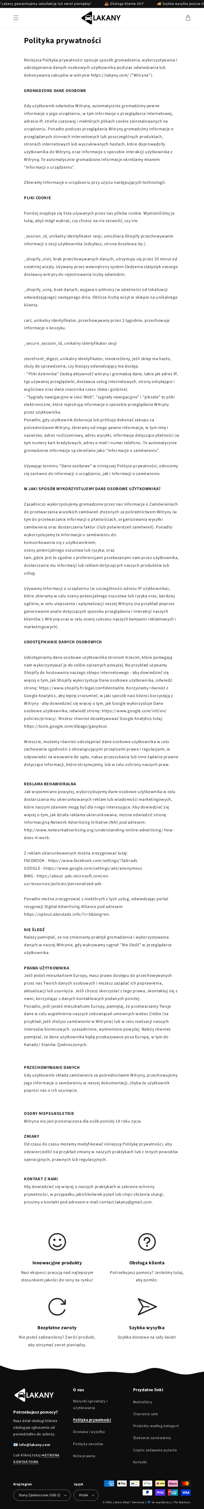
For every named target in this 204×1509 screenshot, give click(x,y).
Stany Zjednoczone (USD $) (39, 1495)
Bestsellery (142, 1402)
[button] (16, 18)
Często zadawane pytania (155, 1450)
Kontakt (140, 1462)
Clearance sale (145, 1414)
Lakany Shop (121, 1502)
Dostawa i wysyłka (89, 1432)
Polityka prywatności (92, 1420)
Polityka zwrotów (88, 1444)
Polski (83, 1495)
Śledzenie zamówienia (152, 1438)
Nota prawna (84, 1456)
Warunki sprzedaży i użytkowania (90, 1405)
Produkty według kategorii (156, 1426)
